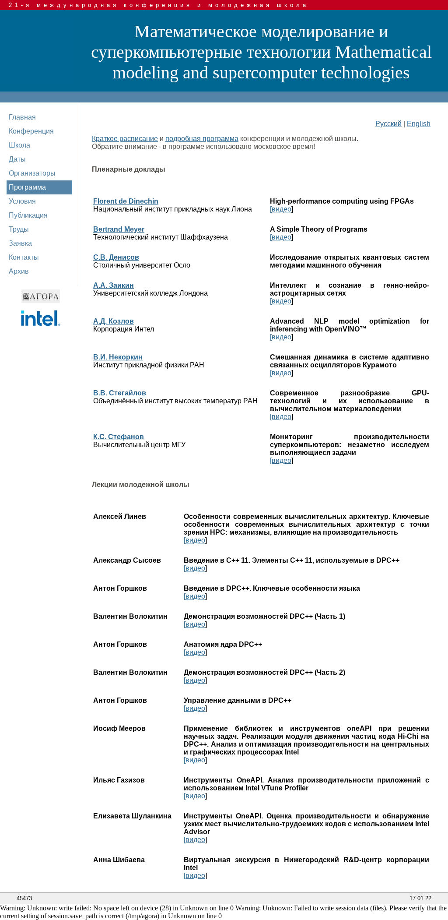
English (418, 123)
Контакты (24, 257)
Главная (22, 117)
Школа (19, 145)
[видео (280, 209)
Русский (388, 123)
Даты (17, 159)
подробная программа (201, 138)
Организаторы (32, 173)
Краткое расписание (125, 138)
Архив (19, 271)
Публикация (28, 215)
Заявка (20, 243)
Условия (22, 201)
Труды (19, 229)
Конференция (31, 131)
